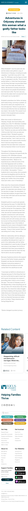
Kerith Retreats (18, 455)
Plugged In (17, 459)
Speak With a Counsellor (7, 434)
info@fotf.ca (4, 493)
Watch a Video (4, 444)
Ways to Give (4, 476)
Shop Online (4, 440)
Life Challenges (14, 9)
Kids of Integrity (18, 457)
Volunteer (17, 438)
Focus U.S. (17, 462)
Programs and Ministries (6, 436)
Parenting (20, 417)
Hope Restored (18, 453)
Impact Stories (20, 423)
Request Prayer (4, 432)
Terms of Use (11, 499)
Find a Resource (5, 438)
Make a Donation (19, 436)
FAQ (2, 462)
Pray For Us (17, 432)
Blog (2, 459)
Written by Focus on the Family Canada (10, 36)
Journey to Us (18, 451)
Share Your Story (19, 434)
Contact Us (3, 464)
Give (8, 479)
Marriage (7, 417)
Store (7, 483)
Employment (18, 440)
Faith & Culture (20, 420)
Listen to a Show (5, 442)
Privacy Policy (4, 499)
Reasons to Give (5, 474)
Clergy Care (7, 423)
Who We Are (4, 451)
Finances (3, 457)
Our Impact (3, 453)
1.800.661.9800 (10, 491)
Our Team (3, 455)
